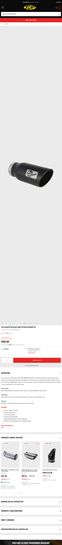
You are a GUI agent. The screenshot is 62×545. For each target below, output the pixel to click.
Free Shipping (26, 2)
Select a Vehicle (32, 20)
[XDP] (30, 7)
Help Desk (59, 2)
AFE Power (6, 23)
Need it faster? (31, 352)
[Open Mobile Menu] (2, 7)
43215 (35, 351)
